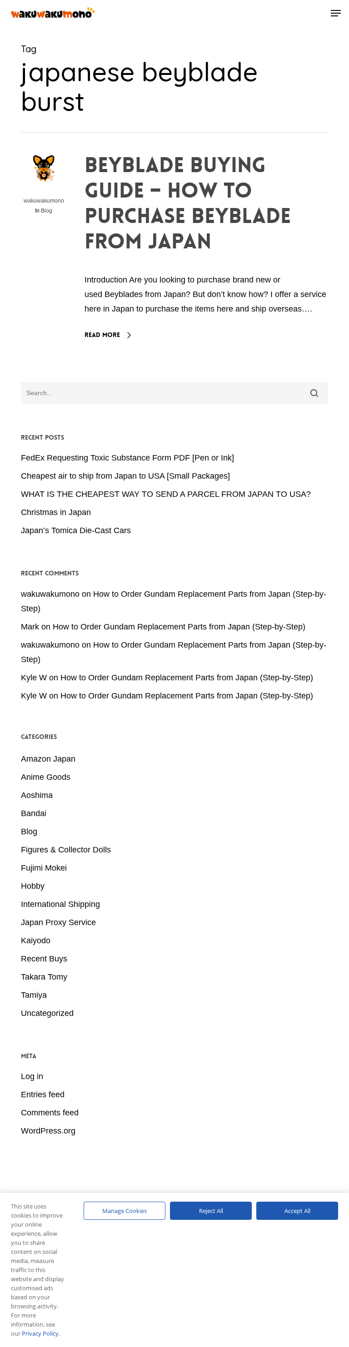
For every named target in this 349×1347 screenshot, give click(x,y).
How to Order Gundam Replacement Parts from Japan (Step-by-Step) (179, 626)
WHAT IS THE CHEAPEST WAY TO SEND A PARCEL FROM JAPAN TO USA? (166, 494)
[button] (336, 13)
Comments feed (50, 1112)
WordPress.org (48, 1130)
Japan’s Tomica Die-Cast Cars (76, 530)
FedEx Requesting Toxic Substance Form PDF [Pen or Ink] (127, 457)
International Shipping (60, 904)
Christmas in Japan (56, 512)
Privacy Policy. (41, 1333)
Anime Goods (45, 777)
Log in (32, 1076)
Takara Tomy (44, 976)
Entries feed (43, 1094)
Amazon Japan (48, 758)
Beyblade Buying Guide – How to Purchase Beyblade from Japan (188, 203)
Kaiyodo (35, 940)
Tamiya (34, 995)
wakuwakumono (44, 201)
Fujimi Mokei (44, 867)
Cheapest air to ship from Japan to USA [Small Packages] (125, 475)
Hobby (33, 886)
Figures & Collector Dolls (66, 849)
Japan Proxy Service (58, 922)
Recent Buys (44, 958)
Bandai (33, 813)
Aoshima (37, 795)
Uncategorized (47, 1013)
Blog (46, 211)
